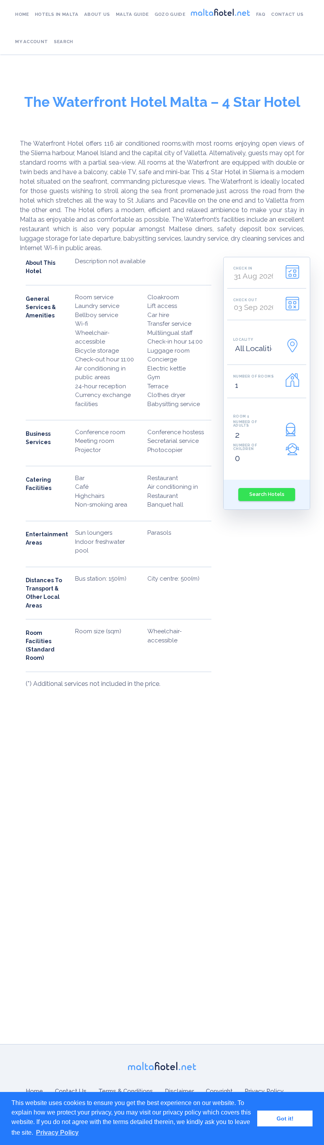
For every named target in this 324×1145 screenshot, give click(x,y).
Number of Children (245, 446)
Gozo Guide (169, 14)
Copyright (219, 1091)
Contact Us (287, 14)
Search (63, 41)
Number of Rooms (253, 376)
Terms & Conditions (125, 1091)
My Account (31, 41)
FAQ (261, 14)
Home (22, 14)
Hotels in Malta (57, 14)
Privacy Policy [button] (57, 1132)
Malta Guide (132, 14)
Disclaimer (179, 1091)
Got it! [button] (285, 1118)
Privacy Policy (264, 1091)
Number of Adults (245, 423)
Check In (242, 268)
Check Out (245, 300)
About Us (97, 14)
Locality (243, 339)
